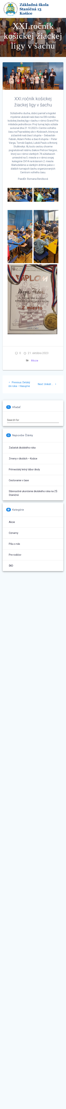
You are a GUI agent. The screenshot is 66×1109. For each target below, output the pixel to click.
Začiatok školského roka (22, 447)
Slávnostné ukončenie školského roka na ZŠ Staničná (33, 493)
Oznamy (13, 533)
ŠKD (11, 565)
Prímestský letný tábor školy (24, 469)
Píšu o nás (14, 543)
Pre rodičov (15, 554)
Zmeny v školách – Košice (23, 458)
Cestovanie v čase (19, 480)
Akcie (34, 360)
